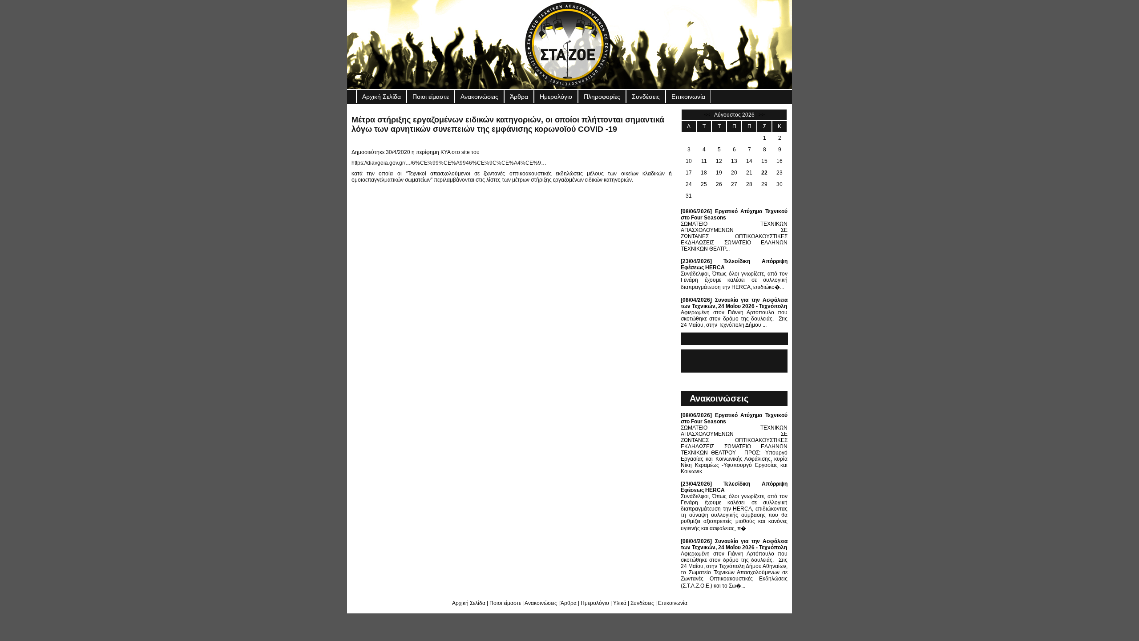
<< (707, 115)
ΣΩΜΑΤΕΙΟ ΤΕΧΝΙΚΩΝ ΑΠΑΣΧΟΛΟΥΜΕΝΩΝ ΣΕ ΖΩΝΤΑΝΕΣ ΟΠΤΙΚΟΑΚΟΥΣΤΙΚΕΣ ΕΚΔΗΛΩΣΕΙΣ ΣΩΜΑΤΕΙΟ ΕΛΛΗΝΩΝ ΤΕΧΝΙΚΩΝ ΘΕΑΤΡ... (734, 230)
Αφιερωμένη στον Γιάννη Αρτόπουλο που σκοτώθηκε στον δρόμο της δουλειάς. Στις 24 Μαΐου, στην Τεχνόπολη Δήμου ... (734, 312)
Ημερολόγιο (556, 96)
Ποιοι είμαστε (430, 96)
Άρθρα (519, 96)
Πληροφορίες (602, 96)
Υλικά (619, 603)
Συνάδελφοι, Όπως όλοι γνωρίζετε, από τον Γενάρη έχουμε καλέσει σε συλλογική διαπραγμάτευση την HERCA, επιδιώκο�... (734, 274)
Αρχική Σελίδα (381, 96)
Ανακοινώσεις (479, 96)
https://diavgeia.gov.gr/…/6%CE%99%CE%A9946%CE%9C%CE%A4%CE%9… (448, 163)
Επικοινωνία (688, 96)
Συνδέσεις (646, 96)
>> (762, 115)
